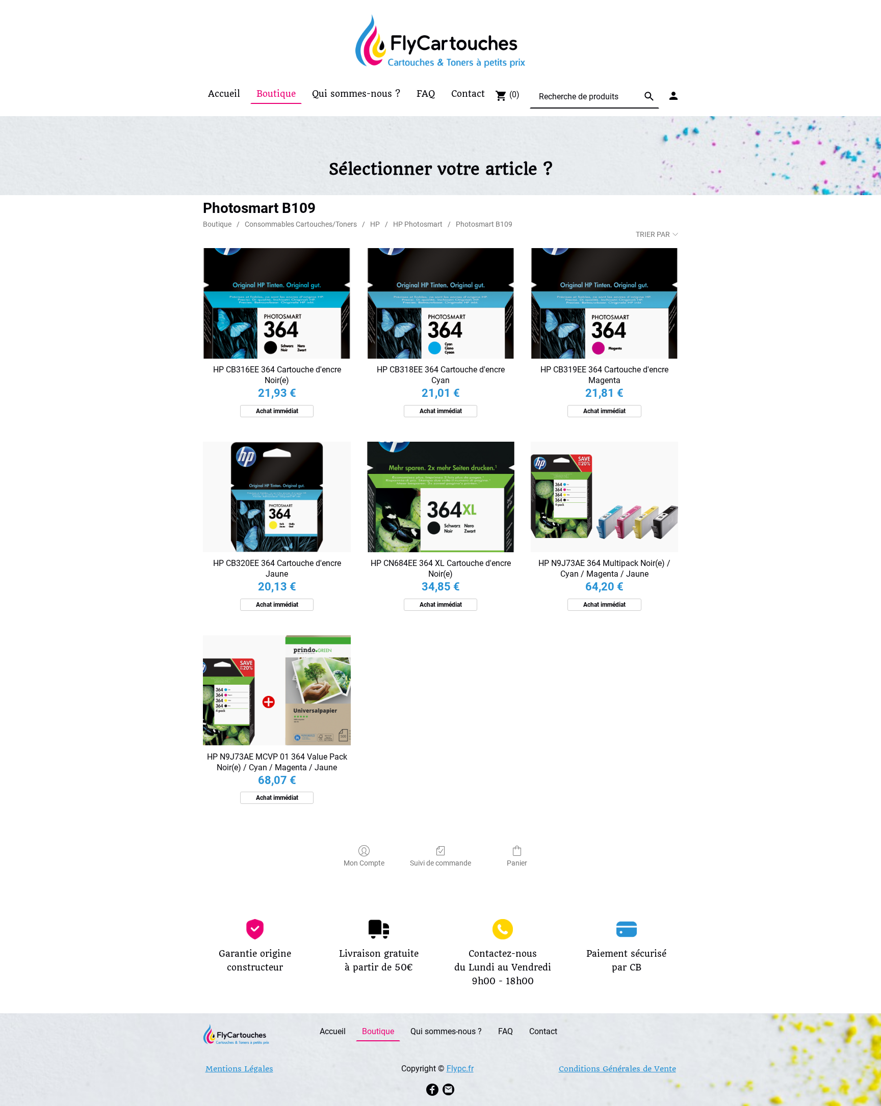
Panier (517, 863)
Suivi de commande (440, 863)
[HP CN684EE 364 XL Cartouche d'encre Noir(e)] (440, 497)
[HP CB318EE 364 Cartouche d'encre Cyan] (440, 303)
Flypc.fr (460, 1068)
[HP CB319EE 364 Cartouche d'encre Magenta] (604, 303)
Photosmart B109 (484, 224)
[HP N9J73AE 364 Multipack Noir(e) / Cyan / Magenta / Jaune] (604, 497)
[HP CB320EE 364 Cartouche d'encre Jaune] (276, 497)
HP (375, 224)
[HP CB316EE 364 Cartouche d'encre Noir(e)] (276, 303)
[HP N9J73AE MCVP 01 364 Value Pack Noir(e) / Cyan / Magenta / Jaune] (276, 690)
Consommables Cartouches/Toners (301, 224)
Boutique (217, 224)
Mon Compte (364, 863)
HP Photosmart (418, 224)
